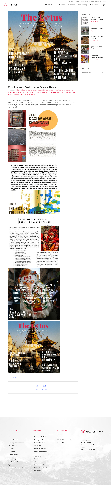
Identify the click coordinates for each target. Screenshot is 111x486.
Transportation (39, 440)
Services (36, 434)
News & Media (84, 1)
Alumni (36, 462)
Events (25, 90)
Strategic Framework (16, 442)
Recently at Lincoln (40, 467)
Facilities (12, 451)
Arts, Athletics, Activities (16, 468)
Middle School (13, 462)
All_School (20, 90)
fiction (39, 90)
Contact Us (104, 1)
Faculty (11, 448)
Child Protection (40, 448)
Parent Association (41, 459)
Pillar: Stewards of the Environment (19, 94)
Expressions (32, 90)
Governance (13, 445)
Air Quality (37, 445)
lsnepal (14, 377)
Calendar (77, 1)
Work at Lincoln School (95, 1)
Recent (33, 94)
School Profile (13, 454)
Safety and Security (41, 451)
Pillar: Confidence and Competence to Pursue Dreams (42, 92)
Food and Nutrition (41, 437)
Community (37, 456)
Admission (71, 1)
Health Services (39, 442)
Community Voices (40, 465)
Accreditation (13, 440)
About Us (11, 434)
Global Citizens (46, 90)
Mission (11, 437)
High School (55, 90)
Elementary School (14, 459)
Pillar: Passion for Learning (68, 92)
